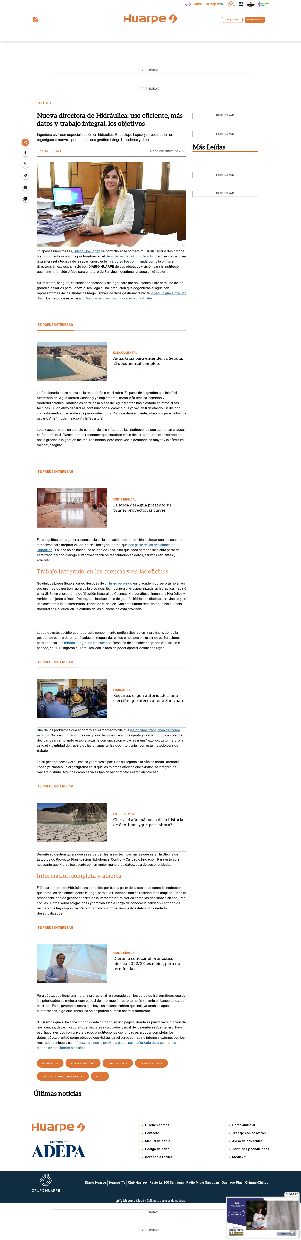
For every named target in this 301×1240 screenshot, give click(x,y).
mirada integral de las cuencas (87, 643)
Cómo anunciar (244, 1125)
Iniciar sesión (255, 19)
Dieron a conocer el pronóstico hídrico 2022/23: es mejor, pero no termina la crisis (146, 963)
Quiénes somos (157, 1125)
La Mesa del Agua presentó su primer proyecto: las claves (142, 508)
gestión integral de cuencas (63, 1076)
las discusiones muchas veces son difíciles (119, 298)
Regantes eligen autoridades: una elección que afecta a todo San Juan (148, 698)
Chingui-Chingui (257, 1182)
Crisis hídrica (118, 1063)
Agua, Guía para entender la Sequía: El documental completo (148, 361)
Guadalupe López (87, 251)
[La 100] (241, 4)
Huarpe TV (117, 1182)
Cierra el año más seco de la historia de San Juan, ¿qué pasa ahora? (148, 822)
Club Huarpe (137, 1182)
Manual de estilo (157, 1141)
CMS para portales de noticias (154, 1200)
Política (44, 103)
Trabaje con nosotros (249, 1133)
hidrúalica (50, 1063)
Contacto (152, 1133)
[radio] (251, 4)
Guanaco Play (232, 1182)
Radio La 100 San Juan (166, 1182)
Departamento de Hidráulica (127, 256)
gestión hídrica (151, 1063)
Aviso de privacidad (247, 1141)
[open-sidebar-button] (35, 20)
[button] (25, 154)
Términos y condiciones (250, 1149)
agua (100, 1076)
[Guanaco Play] (263, 4)
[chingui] (231, 4)
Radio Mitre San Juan (202, 1182)
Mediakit (239, 1157)
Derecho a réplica (159, 1157)
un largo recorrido (118, 583)
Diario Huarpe (95, 1182)
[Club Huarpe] (193, 4)
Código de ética (157, 1149)
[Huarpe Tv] (214, 4)
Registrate (232, 19)
